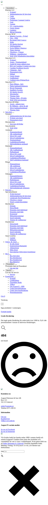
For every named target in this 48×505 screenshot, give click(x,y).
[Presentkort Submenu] (16, 264)
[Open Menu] (2, 4)
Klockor (8, 190)
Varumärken (10, 8)
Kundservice (5, 419)
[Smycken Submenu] (13, 112)
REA (7, 254)
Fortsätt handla (6, 312)
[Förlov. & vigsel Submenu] (18, 242)
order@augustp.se (7, 406)
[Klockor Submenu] (12, 190)
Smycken (8, 112)
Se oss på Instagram (8, 431)
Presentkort (10, 264)
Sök (2, 451)
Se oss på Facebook (8, 429)
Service (8, 270)
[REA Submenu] (10, 254)
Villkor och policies (8, 421)
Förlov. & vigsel (11, 242)
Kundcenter (9, 276)
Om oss (3, 417)
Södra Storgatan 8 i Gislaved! (13, 443)
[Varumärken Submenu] (16, 8)
